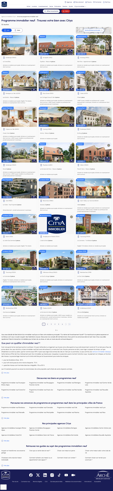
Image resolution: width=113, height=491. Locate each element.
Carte (18, 30)
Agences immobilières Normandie (67, 435)
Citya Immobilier (79, 6)
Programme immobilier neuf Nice (95, 412)
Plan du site (15, 481)
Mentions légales (37, 481)
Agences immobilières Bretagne (67, 428)
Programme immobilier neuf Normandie (69, 390)
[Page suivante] (66, 324)
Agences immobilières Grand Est (11, 435)
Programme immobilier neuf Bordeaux (13, 407)
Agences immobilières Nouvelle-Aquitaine (98, 435)
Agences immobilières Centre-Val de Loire (98, 428)
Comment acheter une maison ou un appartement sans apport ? (40, 459)
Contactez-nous (25, 481)
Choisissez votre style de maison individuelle (11, 459)
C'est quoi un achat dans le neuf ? (39, 450)
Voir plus (6, 373)
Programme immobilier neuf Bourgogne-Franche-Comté (41, 384)
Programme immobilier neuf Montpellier (41, 412)
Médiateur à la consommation (73, 481)
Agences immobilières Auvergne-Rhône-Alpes (13, 429)
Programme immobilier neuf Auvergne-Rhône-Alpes (13, 384)
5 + (56, 330)
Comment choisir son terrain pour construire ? (95, 459)
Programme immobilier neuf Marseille (12, 412)
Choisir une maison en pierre (66, 450)
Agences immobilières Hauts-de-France (41, 435)
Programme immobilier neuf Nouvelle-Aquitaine (96, 391)
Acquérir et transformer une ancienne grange (13, 452)
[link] (93, 30)
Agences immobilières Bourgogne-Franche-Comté (40, 429)
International (87, 481)
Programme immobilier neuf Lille (67, 407)
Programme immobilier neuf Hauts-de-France (41, 391)
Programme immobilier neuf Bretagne (69, 383)
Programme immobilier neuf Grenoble (41, 407)
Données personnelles (56, 481)
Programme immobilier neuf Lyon (95, 407)
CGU (46, 481)
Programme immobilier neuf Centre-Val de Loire (98, 384)
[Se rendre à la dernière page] (69, 324)
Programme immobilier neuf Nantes (68, 412)
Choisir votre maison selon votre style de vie (97, 452)
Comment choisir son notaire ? (66, 458)
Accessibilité (97, 481)
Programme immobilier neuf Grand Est (13, 390)
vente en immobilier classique (101, 352)
